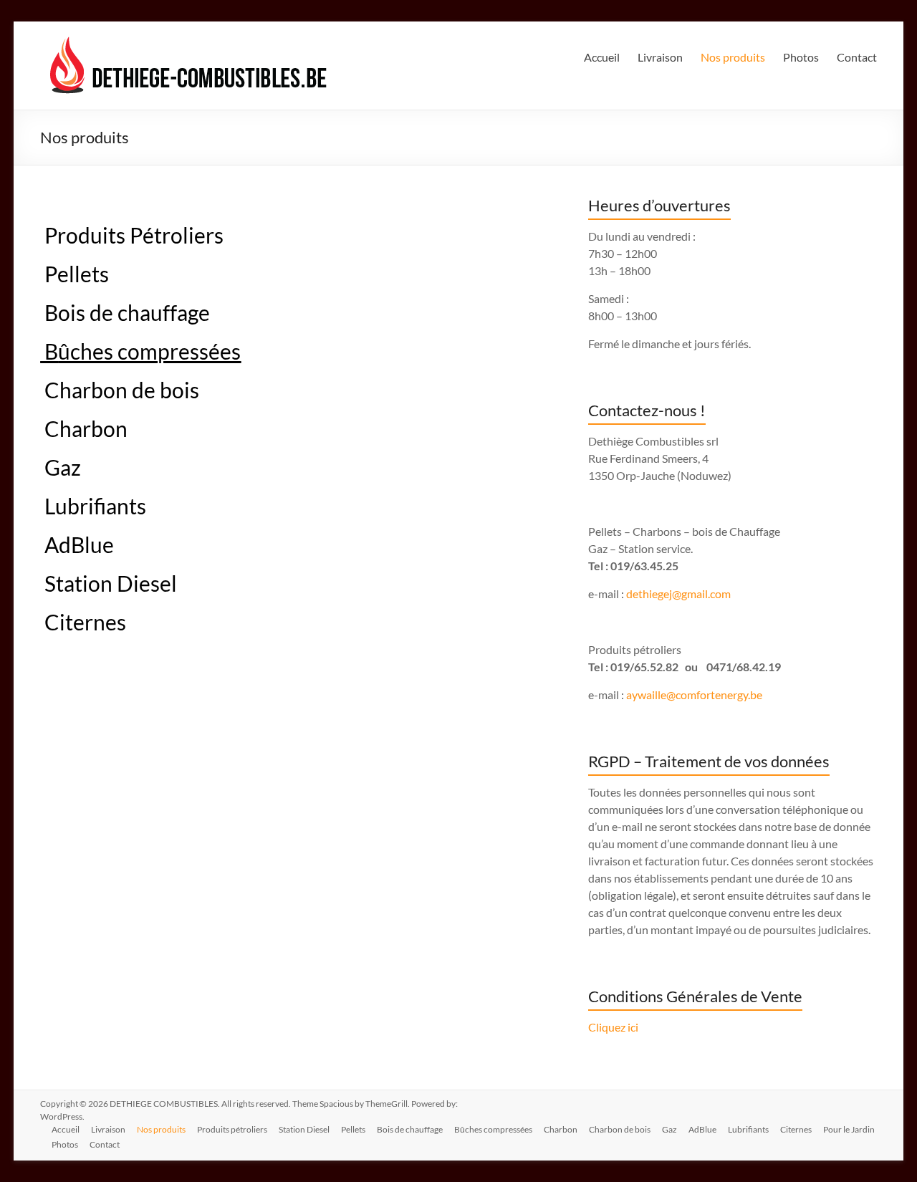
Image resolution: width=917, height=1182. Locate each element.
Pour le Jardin (849, 1129)
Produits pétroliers (232, 1129)
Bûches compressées (493, 1129)
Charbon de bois (119, 390)
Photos (801, 57)
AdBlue (77, 544)
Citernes (83, 622)
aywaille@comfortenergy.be (694, 694)
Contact (857, 57)
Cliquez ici (613, 1027)
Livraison (660, 57)
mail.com (709, 593)
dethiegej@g (656, 593)
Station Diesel (108, 583)
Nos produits (733, 57)
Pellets (76, 274)
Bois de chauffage (125, 312)
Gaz (60, 467)
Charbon (86, 428)
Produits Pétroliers (132, 235)
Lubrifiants (93, 506)
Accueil (602, 57)
